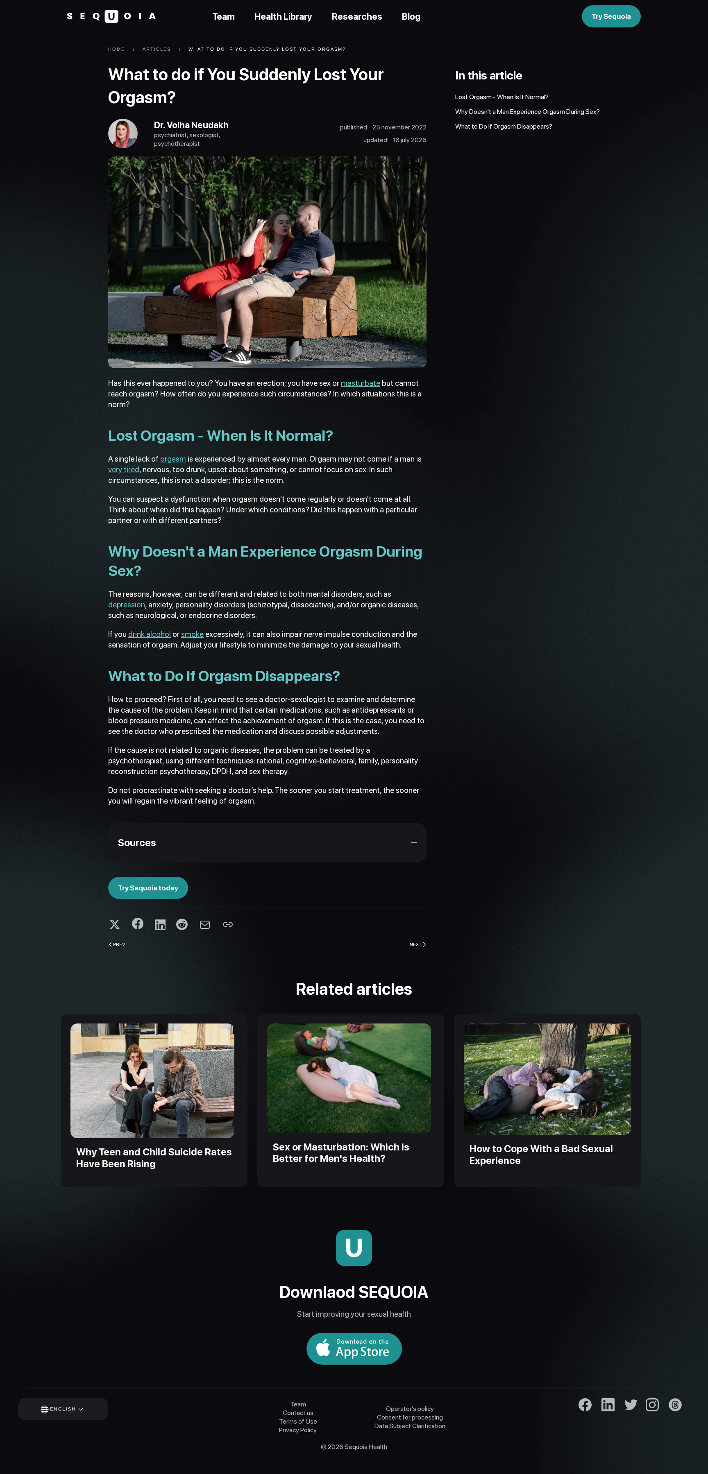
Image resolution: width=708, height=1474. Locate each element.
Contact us (298, 1413)
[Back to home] (111, 16)
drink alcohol (149, 634)
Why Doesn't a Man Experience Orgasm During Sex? (527, 111)
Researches (357, 16)
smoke (192, 634)
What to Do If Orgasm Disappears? (503, 126)
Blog (411, 16)
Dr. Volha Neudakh (191, 125)
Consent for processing (410, 1417)
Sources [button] (137, 843)
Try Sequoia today (148, 888)
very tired (123, 469)
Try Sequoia (611, 16)
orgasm (173, 459)
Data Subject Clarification (409, 1426)
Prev (119, 944)
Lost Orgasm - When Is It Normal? (502, 97)
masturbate (360, 383)
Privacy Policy (298, 1430)
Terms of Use (298, 1421)
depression (126, 604)
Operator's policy (410, 1409)
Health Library (283, 16)
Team (223, 16)
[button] (74, 1409)
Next (416, 944)
